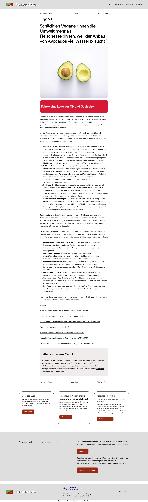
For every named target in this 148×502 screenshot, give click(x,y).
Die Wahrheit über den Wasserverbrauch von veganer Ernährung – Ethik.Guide (69, 343)
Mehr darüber (28, 411)
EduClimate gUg (69, 501)
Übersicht (74, 13)
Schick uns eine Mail (105, 419)
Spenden (82, 451)
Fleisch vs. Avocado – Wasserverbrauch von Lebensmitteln (62, 316)
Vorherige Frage (46, 13)
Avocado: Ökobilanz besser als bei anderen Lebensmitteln (62, 333)
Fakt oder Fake (25, 4)
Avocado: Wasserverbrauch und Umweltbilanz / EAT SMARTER (64, 338)
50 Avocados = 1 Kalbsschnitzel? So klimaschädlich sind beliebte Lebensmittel (70, 322)
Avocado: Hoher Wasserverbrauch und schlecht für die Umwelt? (64, 311)
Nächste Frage (102, 13)
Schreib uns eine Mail (87, 470)
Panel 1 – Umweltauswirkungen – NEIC (54, 327)
